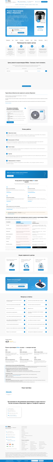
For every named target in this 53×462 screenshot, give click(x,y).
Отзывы (37, 4)
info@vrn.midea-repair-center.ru (13, 413)
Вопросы (35, 40)
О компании (16, 4)
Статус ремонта (38, 1)
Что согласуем (21, 40)
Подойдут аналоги (39, 247)
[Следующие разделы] (47, 40)
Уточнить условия (10, 122)
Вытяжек (40, 445)
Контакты (34, 4)
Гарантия (17, 40)
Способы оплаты (24, 437)
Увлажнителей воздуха (33, 443)
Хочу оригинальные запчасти (23, 247)
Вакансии (30, 4)
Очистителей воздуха (42, 443)
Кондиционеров (41, 448)
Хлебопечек (23, 443)
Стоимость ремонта (24, 426)
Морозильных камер (24, 444)
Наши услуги (23, 434)
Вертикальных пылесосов (42, 444)
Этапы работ (27, 40)
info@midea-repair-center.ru (11, 434)
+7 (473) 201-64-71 (30, 1)
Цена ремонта (26, 4)
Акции (31, 40)
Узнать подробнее (12, 269)
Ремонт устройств (22, 4)
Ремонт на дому (41, 40)
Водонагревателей (33, 445)
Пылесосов (31, 444)
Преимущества (8, 40)
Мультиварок (23, 445)
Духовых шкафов (24, 449)
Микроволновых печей (33, 448)
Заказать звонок (45, 1)
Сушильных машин (33, 449)
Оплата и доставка (24, 427)
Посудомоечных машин (25, 448)
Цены (12, 40)
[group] (8, 392)
